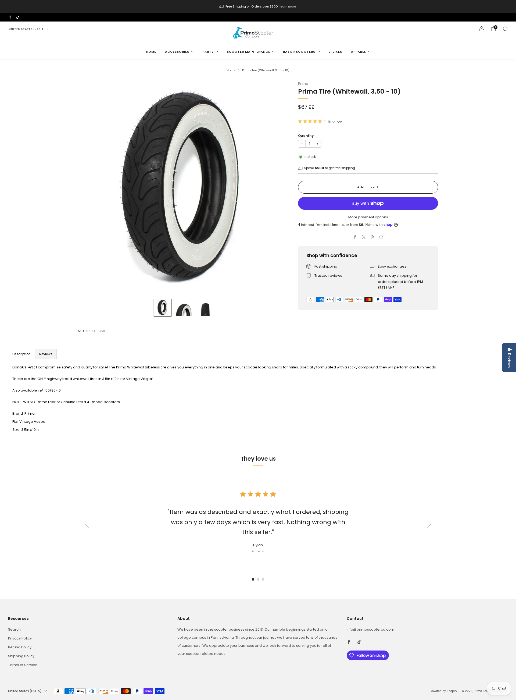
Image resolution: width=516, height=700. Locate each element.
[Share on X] (364, 237)
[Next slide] (279, 187)
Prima (303, 83)
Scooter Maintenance (248, 51)
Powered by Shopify (443, 691)
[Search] (505, 28)
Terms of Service (22, 664)
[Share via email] (381, 237)
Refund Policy (19, 647)
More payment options (368, 217)
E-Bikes (335, 51)
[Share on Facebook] (355, 237)
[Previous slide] (88, 187)
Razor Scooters (299, 51)
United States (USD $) (27, 29)
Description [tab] (21, 354)
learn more (288, 6)
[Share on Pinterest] (372, 237)
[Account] (481, 28)
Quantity (306, 135)
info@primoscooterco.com (370, 629)
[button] (253, 579)
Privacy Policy (20, 638)
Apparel (358, 51)
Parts (208, 51)
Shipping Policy (21, 656)
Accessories (177, 51)
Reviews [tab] (45, 354)
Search (14, 629)
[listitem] (258, 6)
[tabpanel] (258, 398)
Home (151, 51)
